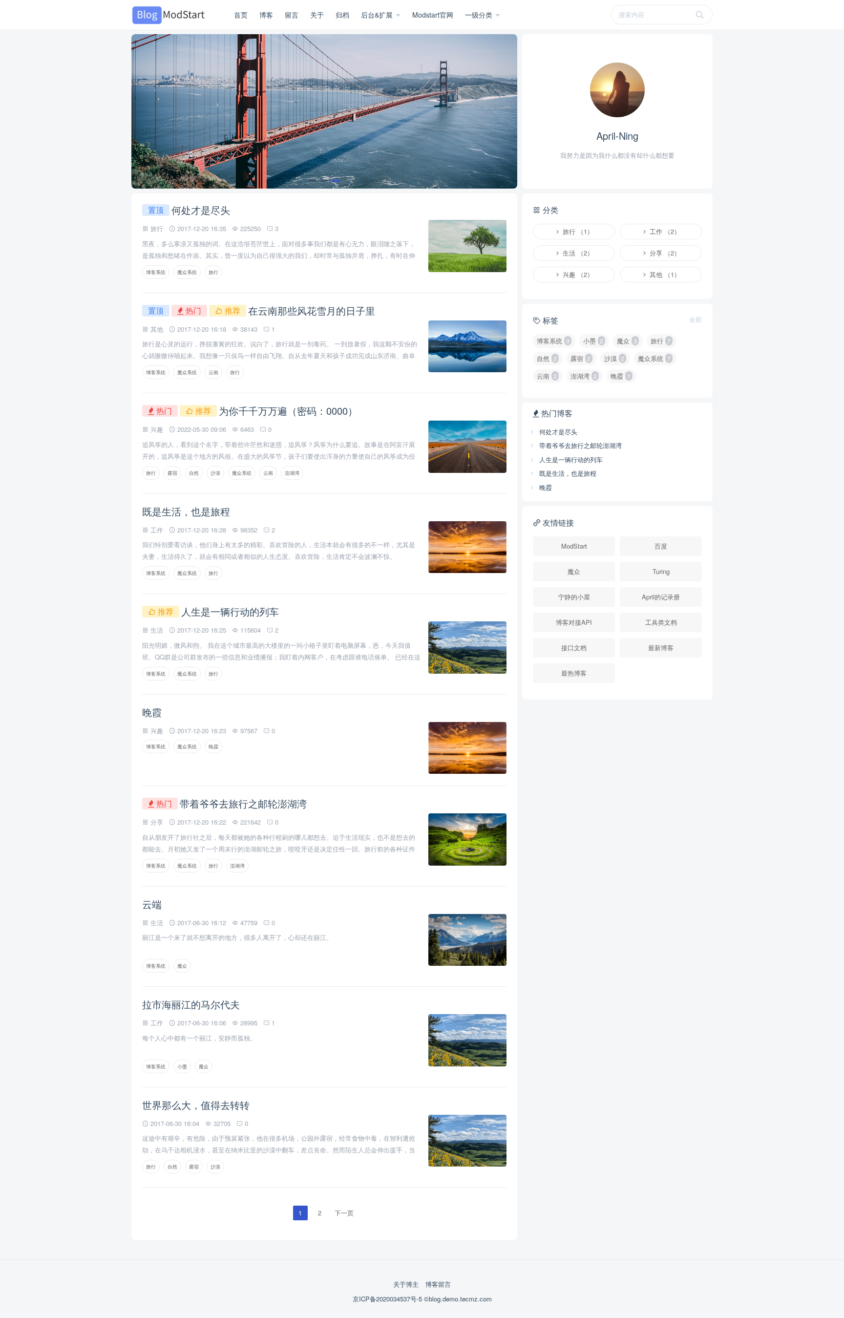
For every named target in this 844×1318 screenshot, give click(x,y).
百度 (660, 546)
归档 (342, 15)
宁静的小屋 (574, 596)
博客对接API (574, 622)
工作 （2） (664, 231)
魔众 (182, 965)
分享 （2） (664, 252)
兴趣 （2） (577, 274)
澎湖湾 (292, 472)
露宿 (172, 472)
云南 (213, 372)
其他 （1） (664, 274)
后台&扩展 (378, 15)
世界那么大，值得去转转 (196, 1105)
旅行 (213, 272)
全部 (695, 319)
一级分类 (479, 15)
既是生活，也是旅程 (186, 511)
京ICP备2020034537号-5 (388, 1298)
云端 (152, 904)
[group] (324, 111)
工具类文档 (661, 622)
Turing (661, 571)
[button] (312, 181)
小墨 (182, 1066)
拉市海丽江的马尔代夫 (191, 1004)
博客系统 (156, 272)
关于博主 (406, 1284)
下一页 (344, 1212)
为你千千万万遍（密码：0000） (288, 411)
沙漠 (215, 472)
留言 (291, 15)
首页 (241, 15)
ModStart (574, 546)
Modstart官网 (432, 15)
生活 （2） (577, 252)
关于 (317, 15)
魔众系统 (187, 272)
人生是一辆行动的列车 (230, 611)
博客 (266, 15)
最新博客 (661, 647)
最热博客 (574, 673)
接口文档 (574, 647)
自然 (194, 472)
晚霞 (152, 712)
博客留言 (438, 1284)
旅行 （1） (577, 231)
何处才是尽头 (200, 210)
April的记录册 (661, 596)
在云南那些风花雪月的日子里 (311, 310)
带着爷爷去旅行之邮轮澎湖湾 (243, 803)
